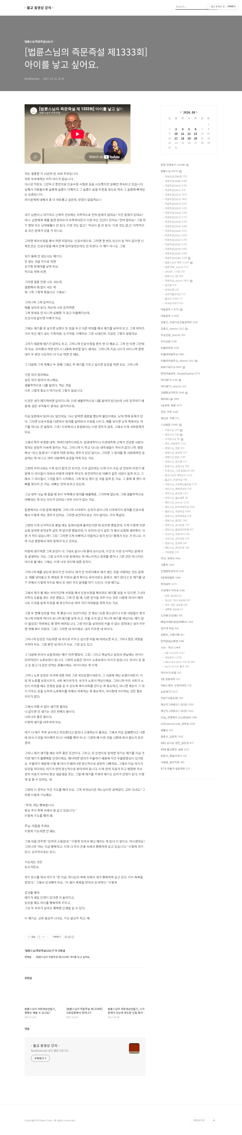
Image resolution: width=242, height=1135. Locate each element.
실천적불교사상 (175, 294)
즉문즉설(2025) (176, 253)
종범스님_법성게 (176, 452)
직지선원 (169, 341)
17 (176, 138)
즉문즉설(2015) (176, 208)
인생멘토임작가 (172, 571)
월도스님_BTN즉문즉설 (180, 507)
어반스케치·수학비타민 (176, 685)
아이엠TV (169, 380)
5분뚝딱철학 (171, 577)
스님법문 (169, 424)
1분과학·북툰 (171, 405)
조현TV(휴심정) (172, 698)
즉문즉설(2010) (176, 185)
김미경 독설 (170, 628)
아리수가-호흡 (171, 672)
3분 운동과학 (170, 679)
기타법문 (172, 552)
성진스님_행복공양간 (178, 489)
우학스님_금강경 (176, 493)
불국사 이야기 (174, 298)
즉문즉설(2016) (176, 212)
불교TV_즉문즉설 (176, 479)
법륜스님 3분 (174, 276)
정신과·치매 (170, 418)
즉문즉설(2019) (176, 226)
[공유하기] (38, 937)
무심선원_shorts (173, 335)
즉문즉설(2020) (176, 231)
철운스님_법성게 (176, 543)
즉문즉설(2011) (175, 190)
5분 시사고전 (175, 653)
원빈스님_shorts (177, 502)
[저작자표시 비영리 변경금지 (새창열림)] (69, 936)
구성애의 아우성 (173, 590)
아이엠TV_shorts (173, 386)
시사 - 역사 (171, 647)
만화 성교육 (173, 595)
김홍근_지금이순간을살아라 (179, 322)
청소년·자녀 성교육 (177, 600)
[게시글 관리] (43, 937)
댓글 (27, 1029)
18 (182, 138)
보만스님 (172, 434)
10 (176, 133)
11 (182, 133)
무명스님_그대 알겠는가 (180, 470)
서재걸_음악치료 (172, 762)
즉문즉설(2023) (176, 244)
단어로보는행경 (172, 641)
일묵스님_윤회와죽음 (178, 516)
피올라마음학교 (172, 354)
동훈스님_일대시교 (177, 466)
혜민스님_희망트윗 (177, 547)
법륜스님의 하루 (177, 262)
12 (189, 133)
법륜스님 (169, 171)
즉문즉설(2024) (176, 249)
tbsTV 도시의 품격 (177, 666)
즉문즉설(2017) (176, 217)
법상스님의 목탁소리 (178, 475)
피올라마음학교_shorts (177, 360)
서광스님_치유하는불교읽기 (181, 484)
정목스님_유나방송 (177, 525)
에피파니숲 (170, 399)
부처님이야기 (174, 303)
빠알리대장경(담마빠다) (177, 622)
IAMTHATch (171, 367)
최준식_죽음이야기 (174, 756)
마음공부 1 (170, 309)
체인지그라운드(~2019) (177, 704)
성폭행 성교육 (174, 609)
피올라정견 (170, 348)
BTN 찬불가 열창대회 (175, 768)
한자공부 (169, 584)
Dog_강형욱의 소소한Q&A (179, 717)
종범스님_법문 (175, 448)
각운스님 (172, 430)
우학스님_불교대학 (176, 498)
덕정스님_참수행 (176, 461)
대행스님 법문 (175, 457)
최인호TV (173, 657)
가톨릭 (167, 565)
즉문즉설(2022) (176, 240)
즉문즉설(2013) (176, 199)
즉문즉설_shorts (177, 280)
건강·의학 (169, 412)
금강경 (171, 285)
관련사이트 (199, 1120)
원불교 (167, 730)
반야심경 (172, 289)
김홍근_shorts (172, 328)
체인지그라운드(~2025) (177, 711)
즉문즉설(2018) (176, 221)
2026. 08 (189, 112)
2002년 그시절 (175, 271)
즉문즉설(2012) (176, 194)
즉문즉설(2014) (176, 203)
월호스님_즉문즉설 (178, 511)
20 (195, 138)
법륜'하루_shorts (176, 267)
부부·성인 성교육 (176, 605)
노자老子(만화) (172, 615)
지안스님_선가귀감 (177, 538)
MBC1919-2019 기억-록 (180, 662)
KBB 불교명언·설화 (175, 749)
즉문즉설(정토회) (176, 176)
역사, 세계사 (171, 558)
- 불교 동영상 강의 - (39, 8)
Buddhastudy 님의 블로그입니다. (50, 1050)
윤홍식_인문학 (172, 736)
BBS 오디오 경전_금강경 (177, 743)
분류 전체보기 (173, 165)
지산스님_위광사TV (177, 534)
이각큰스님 (172, 439)
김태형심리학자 (172, 392)
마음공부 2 (170, 316)
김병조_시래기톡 (172, 635)
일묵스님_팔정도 (176, 520)
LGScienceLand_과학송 (178, 724)
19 (189, 138)
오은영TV (169, 691)
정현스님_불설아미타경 (179, 529)
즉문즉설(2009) (176, 181)
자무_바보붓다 (175, 443)
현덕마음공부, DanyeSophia (180, 373)
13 (195, 133)
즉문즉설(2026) (176, 258)
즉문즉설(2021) (176, 235)
